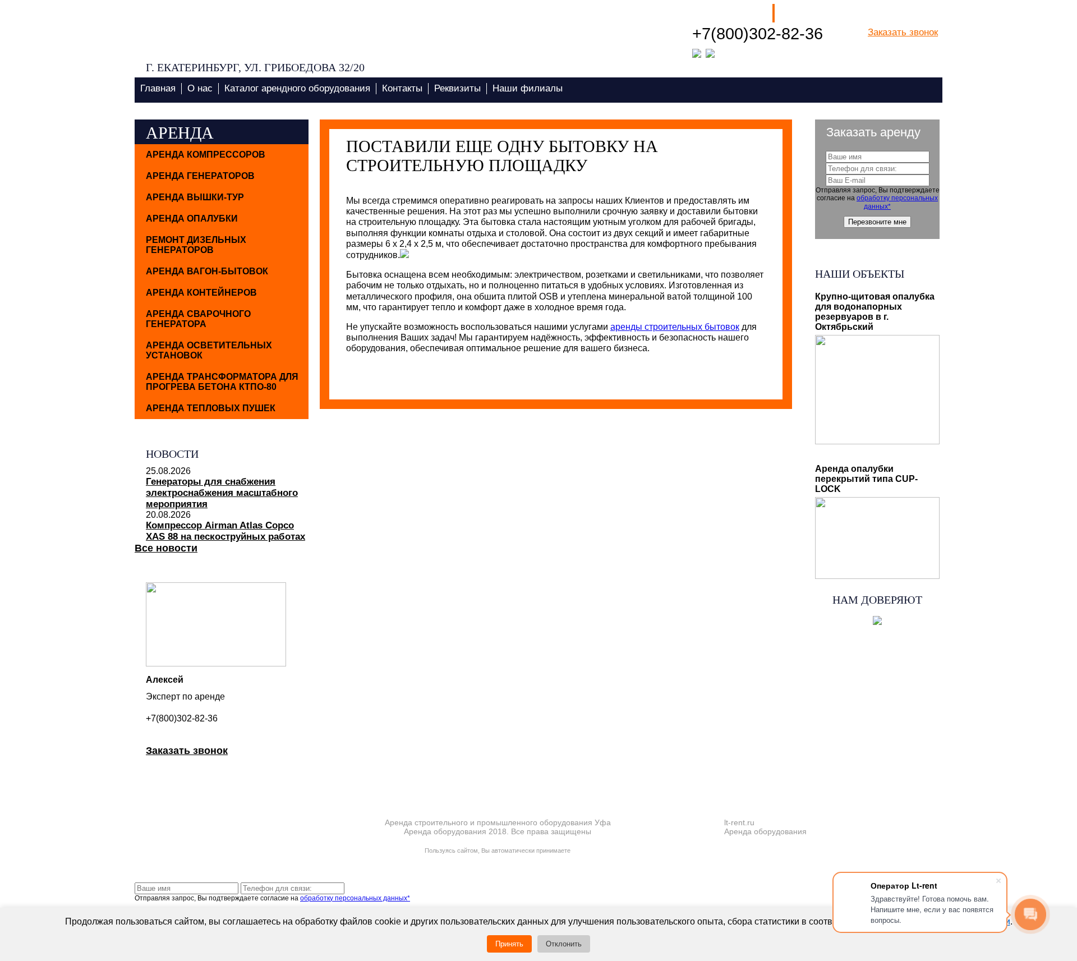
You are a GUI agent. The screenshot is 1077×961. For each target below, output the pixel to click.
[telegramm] (710, 52)
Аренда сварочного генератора (198, 319)
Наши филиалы (728, 13)
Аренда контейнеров (201, 292)
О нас (200, 88)
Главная (158, 88)
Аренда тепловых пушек (210, 408)
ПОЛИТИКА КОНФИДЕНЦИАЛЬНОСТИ (498, 839)
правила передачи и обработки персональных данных (497, 859)
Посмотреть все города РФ (876, 76)
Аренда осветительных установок (209, 350)
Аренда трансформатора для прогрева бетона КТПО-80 (222, 382)
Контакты (402, 88)
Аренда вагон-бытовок (207, 271)
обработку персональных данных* (355, 898)
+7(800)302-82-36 (757, 34)
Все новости (166, 548)
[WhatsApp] (696, 52)
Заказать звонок (903, 32)
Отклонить (564, 944)
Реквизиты (457, 88)
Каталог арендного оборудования (297, 88)
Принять (509, 944)
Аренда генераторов (200, 176)
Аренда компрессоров (205, 154)
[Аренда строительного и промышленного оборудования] (232, 29)
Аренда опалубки (192, 218)
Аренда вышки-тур (195, 197)
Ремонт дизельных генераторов (196, 245)
